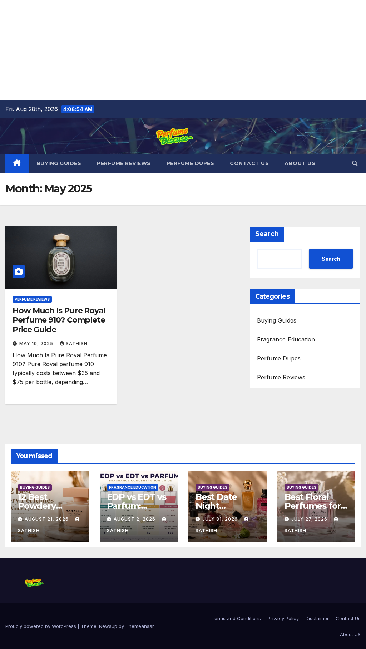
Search (267, 234)
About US (300, 163)
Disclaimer (317, 618)
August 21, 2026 (47, 519)
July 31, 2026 (220, 519)
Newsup (108, 626)
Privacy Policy (283, 618)
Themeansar (139, 626)
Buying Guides (58, 163)
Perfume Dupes (190, 163)
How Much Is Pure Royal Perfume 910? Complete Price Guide (59, 320)
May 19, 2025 (37, 343)
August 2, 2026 (135, 519)
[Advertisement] (183, 50)
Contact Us (249, 163)
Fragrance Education (286, 339)
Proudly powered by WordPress (41, 626)
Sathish (77, 343)
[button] (355, 163)
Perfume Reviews (124, 163)
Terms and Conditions (236, 618)
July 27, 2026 (310, 519)
